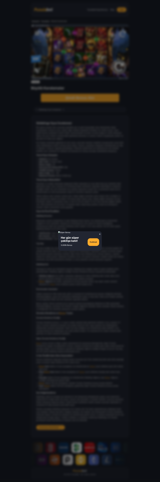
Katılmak (93, 242)
